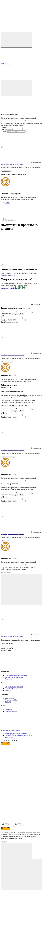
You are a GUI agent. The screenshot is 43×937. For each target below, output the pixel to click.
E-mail (3, 322)
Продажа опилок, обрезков (14, 687)
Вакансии (8, 690)
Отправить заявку (7, 362)
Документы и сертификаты (14, 677)
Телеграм (15, 125)
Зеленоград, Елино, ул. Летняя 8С (16, 734)
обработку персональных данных (12, 164)
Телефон (4, 131)
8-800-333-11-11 (6, 730)
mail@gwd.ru (16, 730)
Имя (2, 129)
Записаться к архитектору (9, 289)
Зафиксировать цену (8, 275)
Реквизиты (8, 679)
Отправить (5, 541)
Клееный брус (9, 698)
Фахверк (8, 702)
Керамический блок (11, 700)
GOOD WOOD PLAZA (13, 688)
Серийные (8, 710)
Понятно (4, 842)
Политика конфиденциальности (16, 675)
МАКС (21, 125)
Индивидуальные (11, 711)
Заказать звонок (6, 171)
